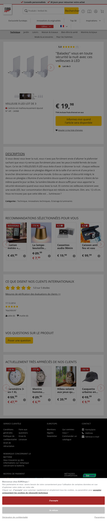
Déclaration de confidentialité (15, 517)
